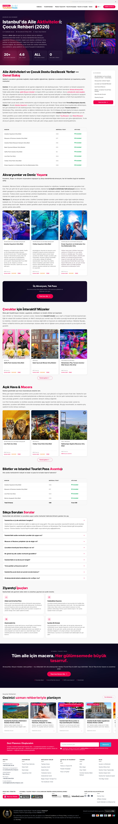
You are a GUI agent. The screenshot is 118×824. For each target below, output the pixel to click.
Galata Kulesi (44, 770)
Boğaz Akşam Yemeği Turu (48, 779)
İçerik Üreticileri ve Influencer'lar (106, 802)
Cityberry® (45, 810)
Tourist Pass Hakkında (28, 764)
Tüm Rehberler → (109, 697)
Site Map (18, 819)
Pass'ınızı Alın (43, 296)
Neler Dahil (25, 767)
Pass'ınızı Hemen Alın (58, 674)
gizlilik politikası (85, 748)
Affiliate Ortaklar (101, 799)
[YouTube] (92, 796)
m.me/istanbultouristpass (10, 769)
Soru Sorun (6, 774)
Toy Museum (64, 116)
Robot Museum (78, 116)
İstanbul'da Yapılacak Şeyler (107, 776)
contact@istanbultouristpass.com (13, 782)
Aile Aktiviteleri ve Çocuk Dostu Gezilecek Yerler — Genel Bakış (103, 77)
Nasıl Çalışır (25, 770)
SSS (81, 764)
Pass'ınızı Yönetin (12, 796)
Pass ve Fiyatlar (64, 771)
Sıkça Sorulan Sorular (100, 94)
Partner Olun (100, 796)
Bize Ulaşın (83, 767)
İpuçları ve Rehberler (104, 764)
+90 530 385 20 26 (8, 765)
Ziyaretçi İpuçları (99, 97)
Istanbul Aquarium (21, 105)
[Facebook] (89, 796)
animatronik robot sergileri (76, 92)
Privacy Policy (63, 815)
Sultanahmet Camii (46, 776)
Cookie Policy (48, 817)
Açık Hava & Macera (100, 87)
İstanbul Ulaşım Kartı (104, 773)
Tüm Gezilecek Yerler (47, 781)
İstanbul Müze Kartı (104, 767)
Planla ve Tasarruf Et (66, 765)
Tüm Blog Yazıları (103, 779)
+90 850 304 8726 (8, 778)
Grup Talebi (83, 770)
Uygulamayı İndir (26, 773)
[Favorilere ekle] (27, 212)
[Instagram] (85, 796)
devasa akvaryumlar (76, 89)
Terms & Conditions (50, 815)
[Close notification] (116, 2)
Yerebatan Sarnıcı (46, 773)
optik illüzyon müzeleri (27, 92)
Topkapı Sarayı (45, 764)
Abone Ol (105, 744)
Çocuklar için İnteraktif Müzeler (103, 83)
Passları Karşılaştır (65, 768)
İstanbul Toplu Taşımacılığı (106, 770)
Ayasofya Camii (45, 767)
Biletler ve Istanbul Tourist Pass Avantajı (103, 90)
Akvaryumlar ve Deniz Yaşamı (102, 80)
